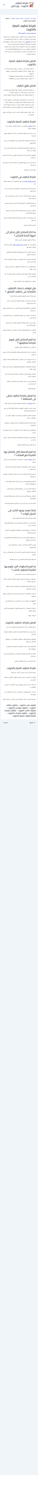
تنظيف (30, 126)
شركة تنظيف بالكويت (17, 18)
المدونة (27, 18)
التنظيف (27, 42)
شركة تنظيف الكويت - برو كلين (19, 4)
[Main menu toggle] (4, 4)
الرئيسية (33, 18)
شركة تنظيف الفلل (18, 245)
